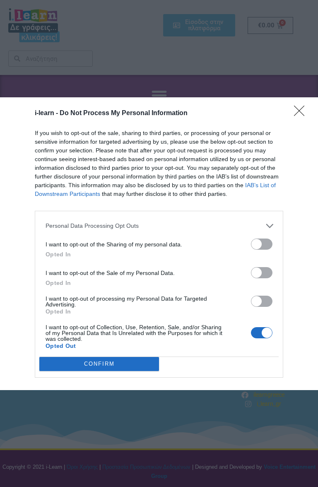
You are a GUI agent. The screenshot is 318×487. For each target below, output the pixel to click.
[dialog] (159, 243)
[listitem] (159, 226)
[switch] (261, 244)
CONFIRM (99, 364)
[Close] (302, 113)
